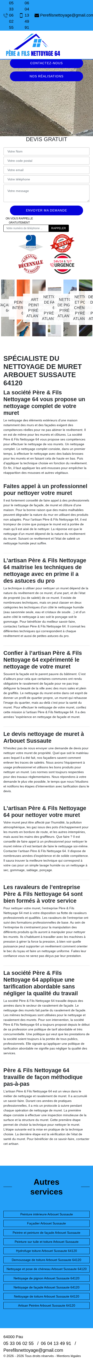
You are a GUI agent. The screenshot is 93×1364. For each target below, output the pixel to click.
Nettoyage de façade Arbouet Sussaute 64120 (46, 1287)
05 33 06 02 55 (11, 15)
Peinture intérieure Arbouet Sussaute (46, 1214)
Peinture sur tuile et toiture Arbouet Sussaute (47, 1242)
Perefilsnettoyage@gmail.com (65, 15)
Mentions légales (69, 1356)
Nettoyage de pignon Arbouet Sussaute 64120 (46, 1278)
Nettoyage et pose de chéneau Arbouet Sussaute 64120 (47, 1269)
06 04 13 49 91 (27, 15)
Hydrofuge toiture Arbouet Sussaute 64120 (46, 1251)
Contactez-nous (46, 63)
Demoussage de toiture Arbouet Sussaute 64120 (46, 1260)
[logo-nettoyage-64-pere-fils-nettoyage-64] (32, 45)
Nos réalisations (46, 76)
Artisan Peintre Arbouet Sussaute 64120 (46, 1305)
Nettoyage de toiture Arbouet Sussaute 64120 (46, 1296)
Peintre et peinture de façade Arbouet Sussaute (46, 1232)
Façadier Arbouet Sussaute (46, 1223)
